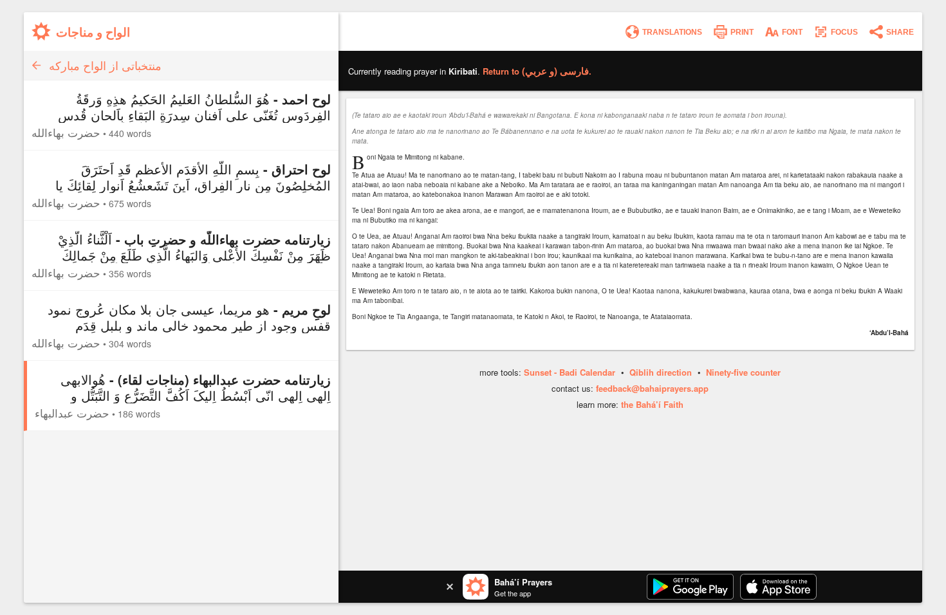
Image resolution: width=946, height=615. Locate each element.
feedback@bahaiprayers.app (652, 388)
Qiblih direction (660, 372)
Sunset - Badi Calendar (569, 372)
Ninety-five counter (743, 372)
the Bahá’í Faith (652, 404)
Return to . (537, 71)
